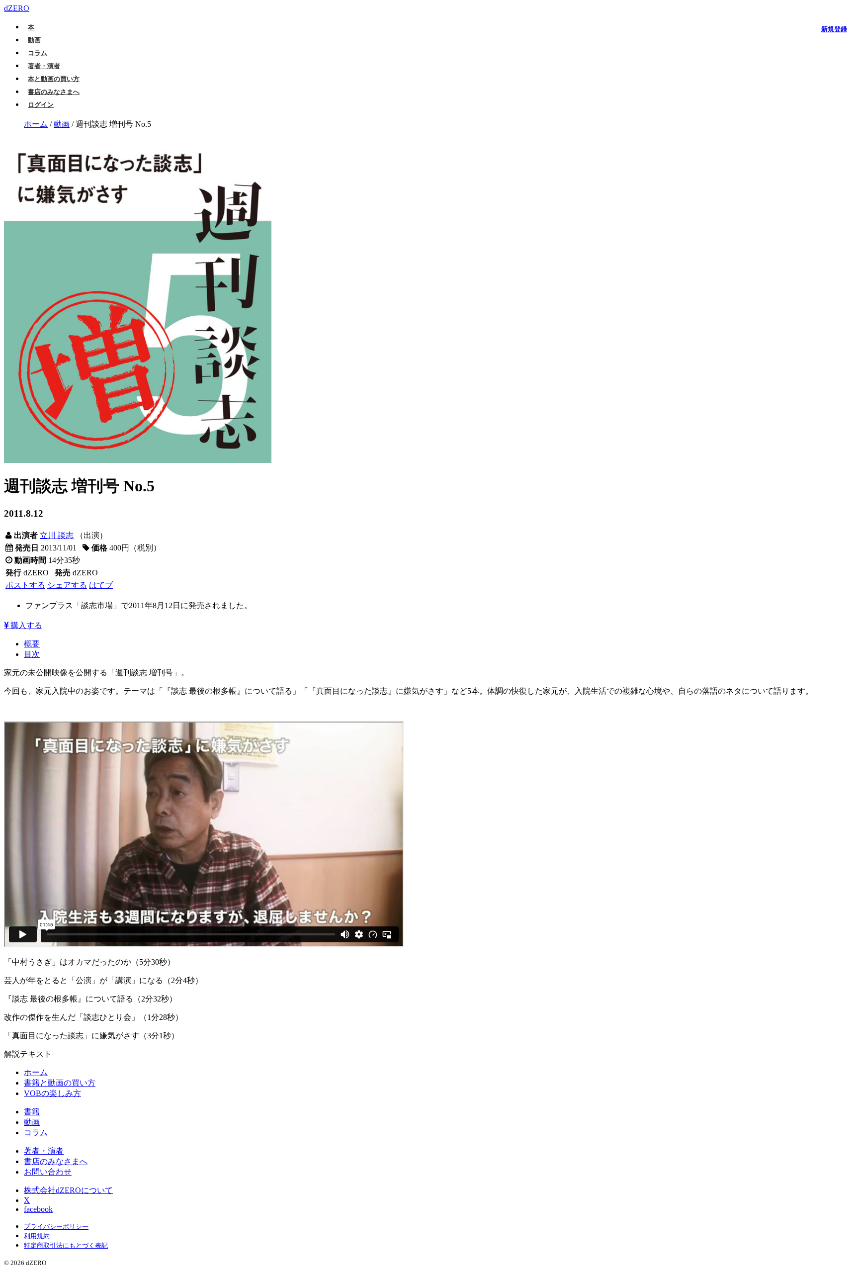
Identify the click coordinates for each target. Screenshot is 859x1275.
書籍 (32, 1111)
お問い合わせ (48, 1172)
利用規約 (37, 1236)
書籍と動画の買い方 (59, 1083)
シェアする (67, 585)
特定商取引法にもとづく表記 (66, 1245)
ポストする (25, 585)
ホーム (36, 124)
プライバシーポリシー (56, 1226)
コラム (37, 53)
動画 (34, 40)
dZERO (16, 8)
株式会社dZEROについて (68, 1190)
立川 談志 (57, 535)
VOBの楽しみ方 (52, 1093)
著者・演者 (44, 66)
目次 (32, 654)
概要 (32, 643)
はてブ (101, 585)
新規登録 (834, 29)
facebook (38, 1209)
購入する (25, 625)
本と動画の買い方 (54, 79)
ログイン (41, 104)
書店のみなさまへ (54, 91)
